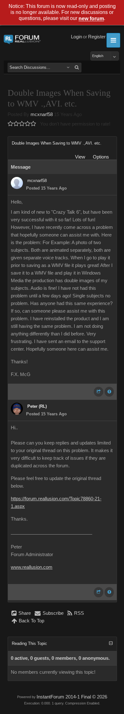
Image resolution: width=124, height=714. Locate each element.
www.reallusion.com (31, 567)
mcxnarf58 (42, 114)
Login (76, 36)
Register (97, 36)
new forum (91, 19)
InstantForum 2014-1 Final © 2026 (72, 696)
